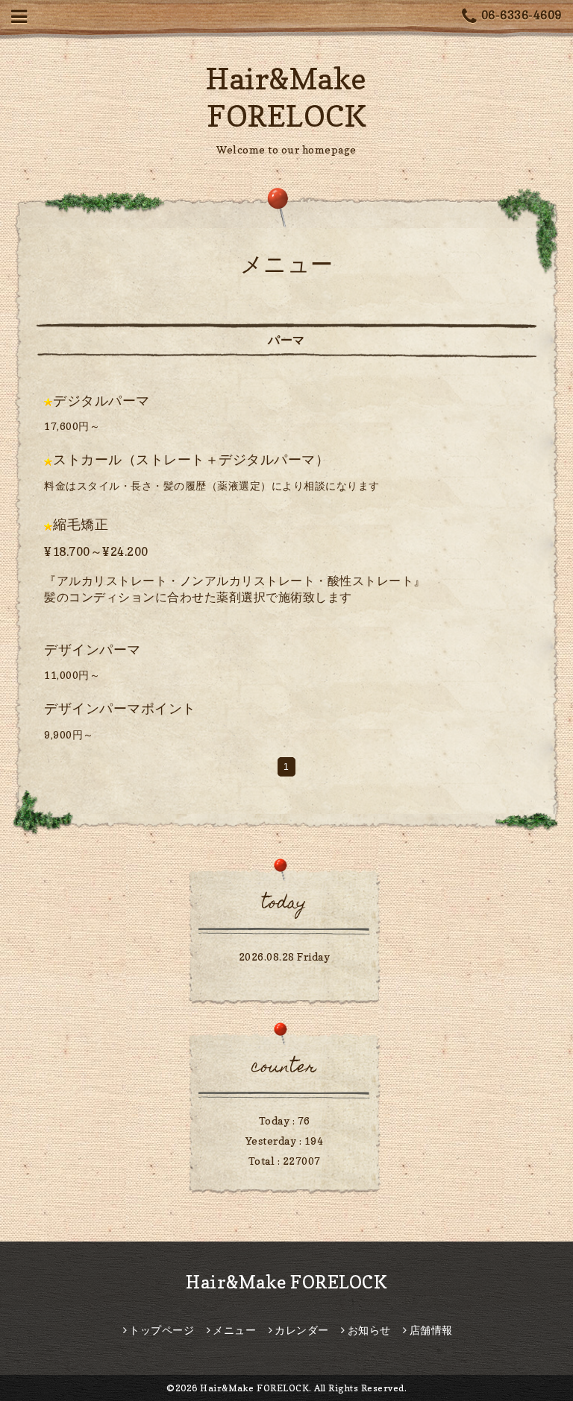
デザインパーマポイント (120, 708)
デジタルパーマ (101, 400)
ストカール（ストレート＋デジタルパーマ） (191, 459)
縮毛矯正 (80, 524)
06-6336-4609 (521, 14)
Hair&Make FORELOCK (286, 1282)
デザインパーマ (92, 649)
